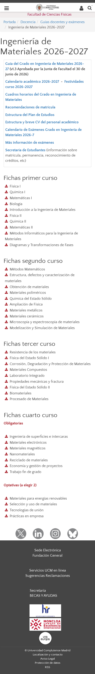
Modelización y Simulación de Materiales (42, 328)
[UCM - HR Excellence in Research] (45, 610)
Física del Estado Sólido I (29, 358)
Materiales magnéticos (27, 448)
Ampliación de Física (26, 304)
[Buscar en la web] (90, 8)
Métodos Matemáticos (27, 269)
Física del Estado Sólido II (30, 387)
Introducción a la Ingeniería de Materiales (42, 210)
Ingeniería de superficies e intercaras (39, 437)
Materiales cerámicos (27, 316)
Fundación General (47, 555)
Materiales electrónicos (28, 442)
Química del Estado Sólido (31, 299)
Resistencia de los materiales (33, 352)
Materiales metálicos (26, 310)
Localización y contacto (47, 654)
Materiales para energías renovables (38, 498)
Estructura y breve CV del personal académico (42, 122)
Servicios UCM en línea (47, 570)
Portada (9, 22)
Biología (16, 204)
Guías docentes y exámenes (62, 22)
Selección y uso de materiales (33, 504)
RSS (47, 667)
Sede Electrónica (47, 550)
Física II (15, 216)
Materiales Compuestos (28, 370)
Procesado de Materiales (29, 399)
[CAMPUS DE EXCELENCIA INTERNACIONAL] (45, 624)
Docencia (28, 22)
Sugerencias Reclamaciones (47, 576)
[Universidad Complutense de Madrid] (47, 7)
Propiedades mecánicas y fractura (37, 382)
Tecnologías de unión (27, 510)
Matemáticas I (21, 198)
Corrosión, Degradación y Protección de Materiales (50, 364)
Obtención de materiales (29, 287)
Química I (17, 192)
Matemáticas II (21, 227)
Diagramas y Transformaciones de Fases (41, 245)
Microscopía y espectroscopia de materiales (45, 322)
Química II (18, 221)
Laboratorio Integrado (27, 376)
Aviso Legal (47, 658)
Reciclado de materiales (29, 460)
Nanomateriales (22, 454)
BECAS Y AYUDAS (43, 596)
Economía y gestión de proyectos (36, 466)
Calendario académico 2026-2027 (32, 82)
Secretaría (38, 591)
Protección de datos (47, 662)
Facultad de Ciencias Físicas (49, 14)
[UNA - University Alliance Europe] (45, 638)
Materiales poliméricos (28, 293)
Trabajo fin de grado (25, 472)
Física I (15, 186)
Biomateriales (20, 393)
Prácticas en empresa (27, 516)
